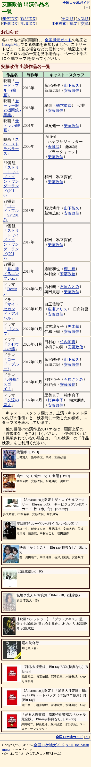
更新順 (68, 19)
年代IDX (9, 19)
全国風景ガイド (58, 40)
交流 (85, 23)
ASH (70, 745)
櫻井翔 (69, 269)
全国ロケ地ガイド (49, 745)
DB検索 (59, 23)
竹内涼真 (67, 342)
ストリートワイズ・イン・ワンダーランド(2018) (11, 181)
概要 (73, 23)
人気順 (83, 19)
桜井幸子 (55, 400)
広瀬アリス (57, 309)
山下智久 (71, 85)
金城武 (53, 147)
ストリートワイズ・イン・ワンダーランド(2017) (11, 244)
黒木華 (73, 326)
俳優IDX (9, 23)
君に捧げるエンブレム (11, 273)
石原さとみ (69, 287)
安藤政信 (71, 90)
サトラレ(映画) (11, 125)
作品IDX (28, 19)
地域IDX (28, 23)
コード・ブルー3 (11, 364)
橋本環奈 (64, 105)
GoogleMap (11, 44)
